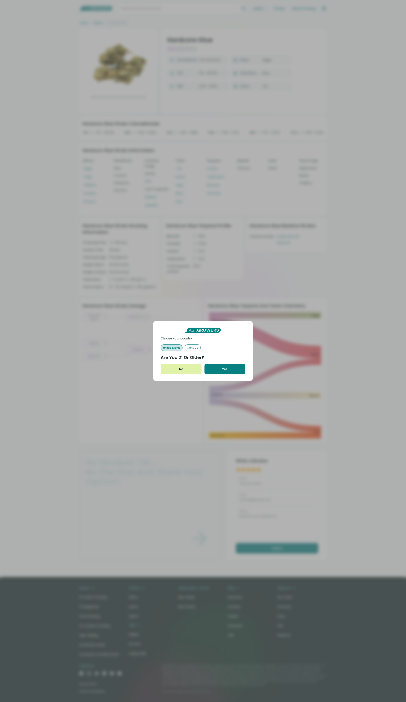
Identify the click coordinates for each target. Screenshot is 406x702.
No (181, 369)
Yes (225, 369)
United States (171, 347)
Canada (192, 347)
